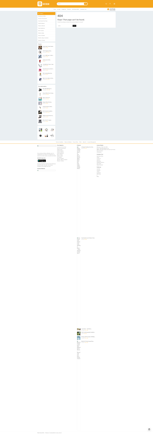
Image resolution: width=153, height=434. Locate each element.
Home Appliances (41, 28)
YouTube (98, 168)
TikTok (98, 171)
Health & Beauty (41, 23)
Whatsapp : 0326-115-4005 (102, 147)
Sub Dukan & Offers (42, 16)
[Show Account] (110, 4)
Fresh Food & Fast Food (42, 20)
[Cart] (114, 4)
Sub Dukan (40, 432)
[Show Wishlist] (106, 4)
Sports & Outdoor (41, 35)
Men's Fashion (41, 30)
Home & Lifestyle (41, 25)
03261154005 (112, 9)
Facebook (98, 170)
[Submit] (85, 4)
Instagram (99, 172)
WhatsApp (99, 173)
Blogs (98, 176)
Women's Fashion (41, 40)
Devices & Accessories (42, 18)
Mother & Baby (41, 33)
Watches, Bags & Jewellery (43, 37)
